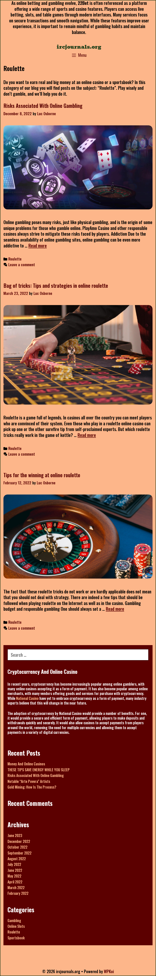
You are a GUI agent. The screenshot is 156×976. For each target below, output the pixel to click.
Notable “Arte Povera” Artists (29, 781)
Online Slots (16, 926)
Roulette (15, 259)
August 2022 (17, 858)
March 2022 (16, 887)
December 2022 (19, 841)
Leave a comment (21, 264)
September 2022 (19, 853)
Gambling (14, 920)
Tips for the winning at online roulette (41, 475)
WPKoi (109, 971)
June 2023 (15, 835)
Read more (37, 245)
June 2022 (15, 870)
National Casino (27, 698)
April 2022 (15, 881)
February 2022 (18, 893)
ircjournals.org (79, 47)
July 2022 (14, 864)
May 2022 (14, 876)
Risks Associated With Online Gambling (42, 105)
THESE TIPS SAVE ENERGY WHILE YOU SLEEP (39, 769)
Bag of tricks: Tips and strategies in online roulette (55, 285)
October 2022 (17, 847)
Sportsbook (16, 937)
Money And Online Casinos (26, 763)
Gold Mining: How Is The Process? (32, 787)
